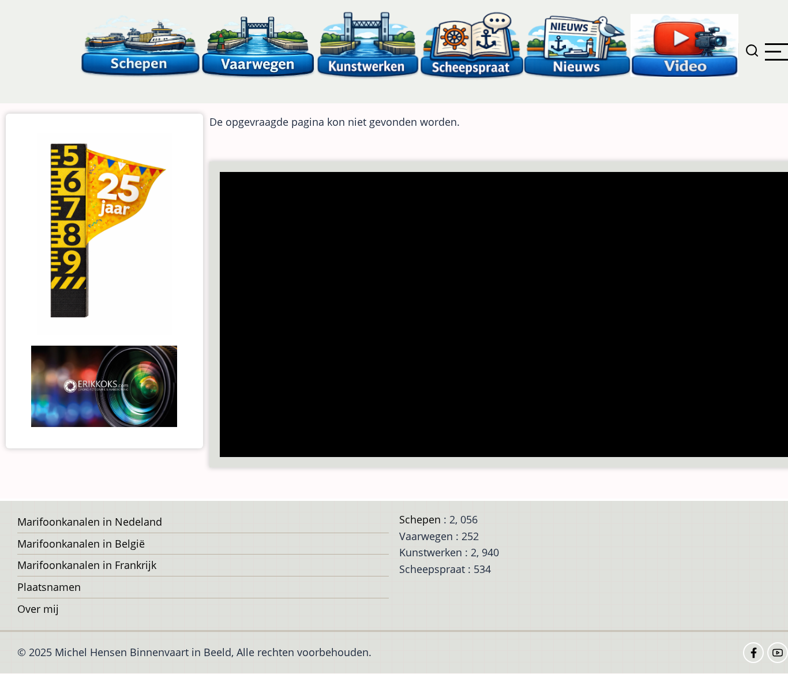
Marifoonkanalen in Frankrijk (86, 565)
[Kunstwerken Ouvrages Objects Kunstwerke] (368, 45)
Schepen (420, 519)
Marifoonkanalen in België (81, 544)
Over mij (38, 609)
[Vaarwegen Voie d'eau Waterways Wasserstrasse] (258, 45)
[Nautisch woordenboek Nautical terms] (472, 45)
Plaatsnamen (49, 587)
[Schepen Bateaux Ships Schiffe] (140, 45)
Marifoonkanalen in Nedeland (89, 522)
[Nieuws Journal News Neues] (577, 45)
